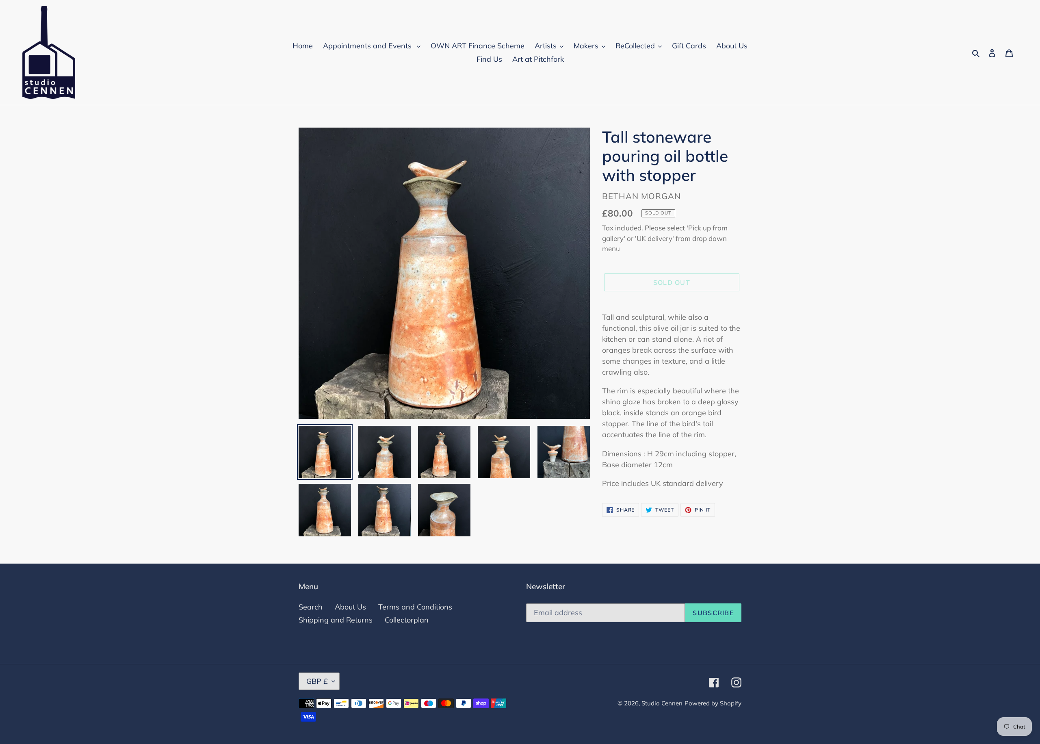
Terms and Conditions (415, 607)
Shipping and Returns (336, 620)
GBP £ (317, 681)
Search (311, 607)
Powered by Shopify (713, 703)
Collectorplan (407, 620)
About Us (350, 607)
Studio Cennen (661, 703)
